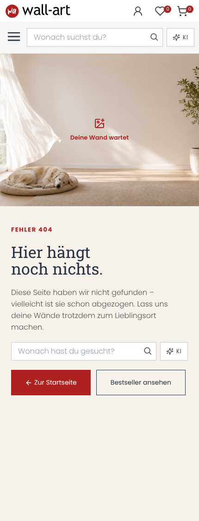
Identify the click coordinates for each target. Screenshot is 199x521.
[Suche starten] (153, 37)
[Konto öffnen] (138, 11)
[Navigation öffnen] (14, 36)
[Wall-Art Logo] (38, 11)
